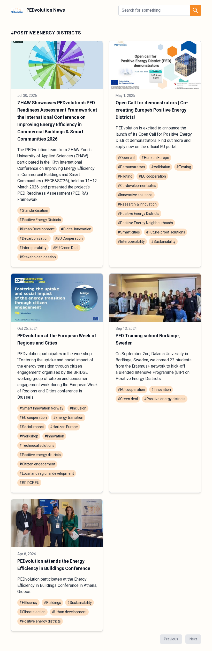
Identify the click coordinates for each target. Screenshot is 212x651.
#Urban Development (37, 229)
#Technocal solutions (36, 445)
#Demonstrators (131, 167)
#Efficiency (28, 603)
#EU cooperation (152, 176)
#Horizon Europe (155, 158)
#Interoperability (33, 248)
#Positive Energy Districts (40, 220)
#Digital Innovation (76, 229)
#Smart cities (129, 232)
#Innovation (54, 436)
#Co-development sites (137, 186)
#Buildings (52, 603)
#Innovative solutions (135, 195)
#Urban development (69, 612)
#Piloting (125, 176)
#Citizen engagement (37, 464)
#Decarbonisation (34, 238)
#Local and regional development (46, 473)
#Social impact (31, 427)
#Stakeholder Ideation (37, 257)
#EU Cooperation (69, 238)
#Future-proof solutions (165, 232)
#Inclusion (78, 408)
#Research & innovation (137, 204)
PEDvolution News (45, 10)
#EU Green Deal (65, 248)
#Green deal (128, 399)
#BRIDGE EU (29, 483)
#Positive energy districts (40, 455)
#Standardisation (33, 210)
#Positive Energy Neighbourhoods (145, 223)
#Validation (160, 167)
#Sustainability (163, 241)
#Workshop (28, 436)
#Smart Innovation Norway (41, 408)
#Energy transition (68, 417)
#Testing (183, 167)
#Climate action (32, 612)
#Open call (126, 158)
